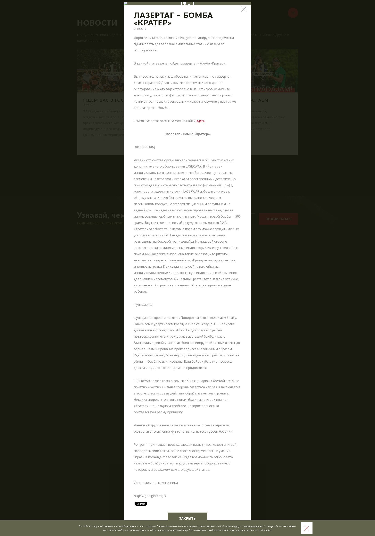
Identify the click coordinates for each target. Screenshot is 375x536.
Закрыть (187, 518)
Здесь (200, 121)
